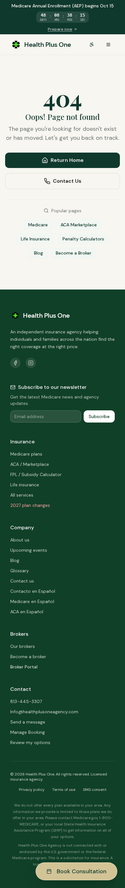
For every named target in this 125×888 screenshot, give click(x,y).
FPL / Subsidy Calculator (36, 474)
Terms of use (63, 789)
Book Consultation (81, 871)
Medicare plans (26, 454)
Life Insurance (35, 239)
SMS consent (94, 789)
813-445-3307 (26, 701)
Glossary (19, 571)
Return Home (67, 160)
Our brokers (22, 646)
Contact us (22, 581)
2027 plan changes (30, 505)
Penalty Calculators (83, 239)
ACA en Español (26, 612)
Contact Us (67, 181)
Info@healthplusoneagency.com (44, 712)
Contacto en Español (32, 591)
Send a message (27, 722)
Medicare (38, 225)
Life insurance (24, 485)
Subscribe (99, 416)
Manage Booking (27, 732)
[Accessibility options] (91, 44)
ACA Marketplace (79, 225)
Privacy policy (32, 789)
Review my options (30, 742)
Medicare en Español (32, 601)
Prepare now (60, 29)
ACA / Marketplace (29, 464)
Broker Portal (24, 667)
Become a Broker (73, 253)
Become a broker (28, 656)
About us (19, 540)
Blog (38, 253)
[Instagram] (31, 363)
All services (21, 495)
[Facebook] (15, 363)
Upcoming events (28, 550)
